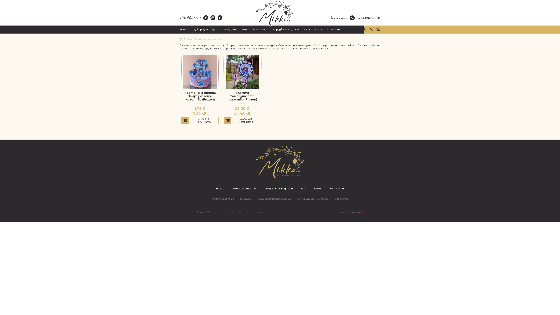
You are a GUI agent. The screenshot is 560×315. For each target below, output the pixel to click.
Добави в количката (200, 121)
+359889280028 (368, 18)
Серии (190, 39)
